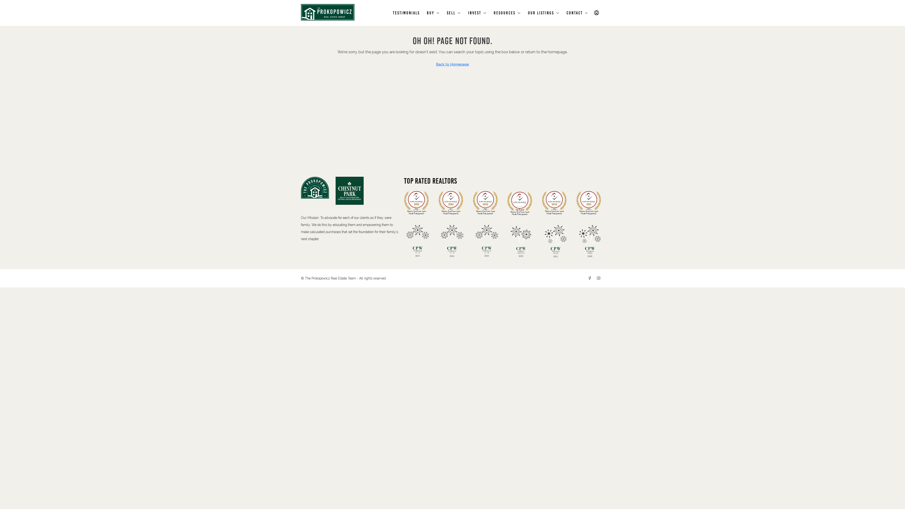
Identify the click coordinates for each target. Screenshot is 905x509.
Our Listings (541, 13)
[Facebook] (590, 278)
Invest (474, 13)
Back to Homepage (452, 64)
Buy (430, 13)
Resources (504, 13)
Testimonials (406, 13)
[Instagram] (599, 278)
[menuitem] (597, 13)
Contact (575, 13)
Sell (451, 13)
